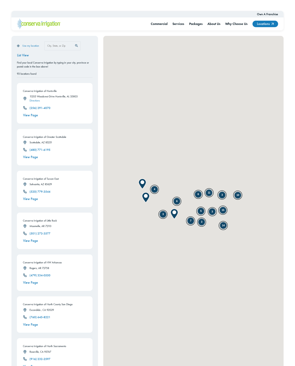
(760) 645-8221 (40, 317)
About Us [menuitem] (213, 24)
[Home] (39, 24)
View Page (30, 115)
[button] (146, 197)
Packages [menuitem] (196, 24)
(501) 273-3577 (40, 233)
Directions (35, 100)
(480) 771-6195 (40, 150)
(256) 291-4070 (40, 108)
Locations (263, 24)
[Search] (76, 45)
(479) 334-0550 (40, 275)
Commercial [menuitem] (159, 24)
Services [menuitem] (178, 24)
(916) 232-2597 (40, 359)
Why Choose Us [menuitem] (236, 24)
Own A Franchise (267, 14)
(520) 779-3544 (40, 192)
